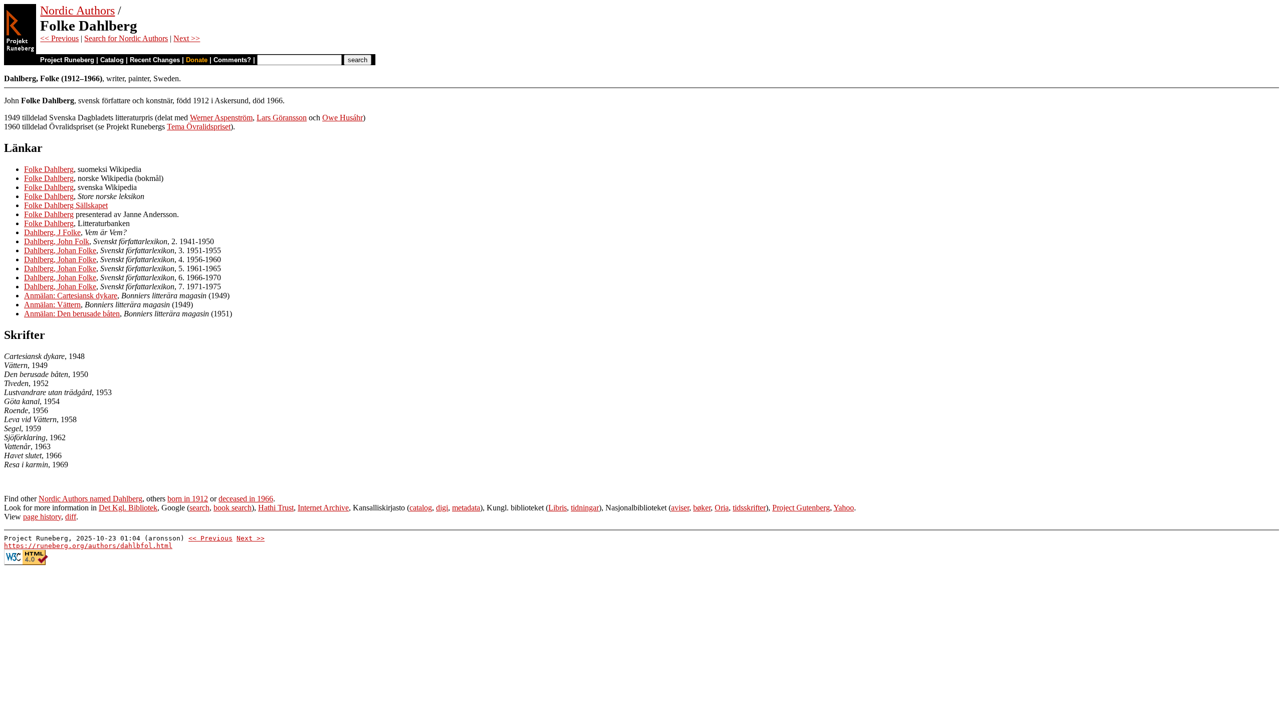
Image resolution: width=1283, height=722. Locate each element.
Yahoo (843, 507)
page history (42, 516)
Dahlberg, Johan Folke (60, 250)
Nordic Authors (77, 10)
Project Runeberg (67, 60)
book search (232, 507)
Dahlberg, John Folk (56, 241)
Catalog (112, 60)
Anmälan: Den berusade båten (72, 313)
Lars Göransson (282, 117)
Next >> (186, 38)
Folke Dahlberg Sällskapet (66, 205)
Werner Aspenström (221, 117)
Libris (557, 507)
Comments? (232, 60)
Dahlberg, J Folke (52, 232)
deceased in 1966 (246, 498)
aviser (680, 507)
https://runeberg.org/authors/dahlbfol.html (88, 546)
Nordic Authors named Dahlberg (90, 498)
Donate (196, 60)
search (199, 507)
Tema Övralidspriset (199, 126)
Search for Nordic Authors (126, 38)
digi (442, 507)
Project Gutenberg (801, 507)
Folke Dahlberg (49, 169)
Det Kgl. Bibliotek (128, 507)
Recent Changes (155, 60)
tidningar (585, 507)
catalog (420, 507)
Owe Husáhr (342, 117)
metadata (466, 507)
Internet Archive (323, 507)
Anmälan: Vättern (52, 304)
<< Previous (59, 38)
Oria (722, 507)
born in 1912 (187, 498)
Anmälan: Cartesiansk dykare (70, 295)
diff (70, 516)
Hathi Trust (276, 507)
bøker (702, 507)
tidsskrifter (749, 507)
